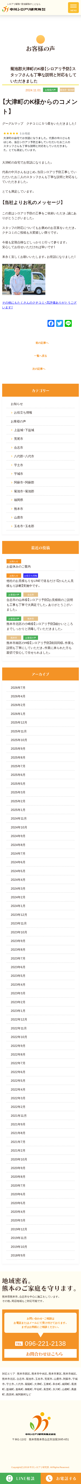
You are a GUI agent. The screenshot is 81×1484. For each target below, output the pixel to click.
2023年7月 (18, 958)
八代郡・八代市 (24, 456)
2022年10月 (19, 1037)
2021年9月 (18, 1124)
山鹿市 (18, 517)
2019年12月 (19, 1229)
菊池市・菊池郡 (24, 491)
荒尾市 (18, 438)
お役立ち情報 (23, 412)
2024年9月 (18, 836)
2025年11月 (19, 731)
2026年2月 (18, 705)
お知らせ (17, 403)
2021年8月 (18, 1133)
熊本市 (18, 508)
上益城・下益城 (24, 430)
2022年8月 (18, 1054)
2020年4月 (18, 1211)
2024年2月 (18, 897)
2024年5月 (18, 871)
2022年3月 (18, 1098)
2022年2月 (18, 1106)
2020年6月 (18, 1194)
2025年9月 (18, 748)
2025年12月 (19, 722)
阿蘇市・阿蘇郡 (24, 482)
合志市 (18, 447)
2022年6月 (18, 1072)
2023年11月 (19, 923)
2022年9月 (18, 1045)
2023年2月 (18, 1002)
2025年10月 (19, 740)
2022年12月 (19, 1019)
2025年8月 (18, 757)
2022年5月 (18, 1080)
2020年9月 (18, 1168)
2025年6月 (18, 774)
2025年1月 (18, 809)
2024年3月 (18, 888)
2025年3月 (18, 792)
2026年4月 (18, 696)
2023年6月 (18, 967)
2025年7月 (18, 766)
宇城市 (18, 473)
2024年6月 (18, 862)
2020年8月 (18, 1176)
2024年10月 (19, 827)
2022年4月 (18, 1089)
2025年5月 (18, 783)
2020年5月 (18, 1203)
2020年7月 (18, 1185)
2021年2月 (18, 1150)
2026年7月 (18, 687)
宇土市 (18, 465)
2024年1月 (18, 905)
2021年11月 (19, 1115)
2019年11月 (19, 1237)
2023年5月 (18, 975)
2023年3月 (18, 993)
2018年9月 (18, 1255)
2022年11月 (19, 1028)
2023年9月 (18, 941)
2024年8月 (18, 844)
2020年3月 (18, 1220)
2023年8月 (18, 949)
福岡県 (18, 499)
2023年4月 (18, 984)
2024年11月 (19, 818)
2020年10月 (19, 1159)
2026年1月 (18, 713)
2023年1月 (18, 1010)
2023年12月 (19, 914)
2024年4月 (18, 879)
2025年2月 (18, 801)
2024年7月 (18, 853)
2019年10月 (19, 1246)
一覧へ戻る (40, 356)
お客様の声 (18, 421)
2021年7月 (18, 1141)
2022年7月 (18, 1063)
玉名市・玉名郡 (24, 526)
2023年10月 (19, 932)
